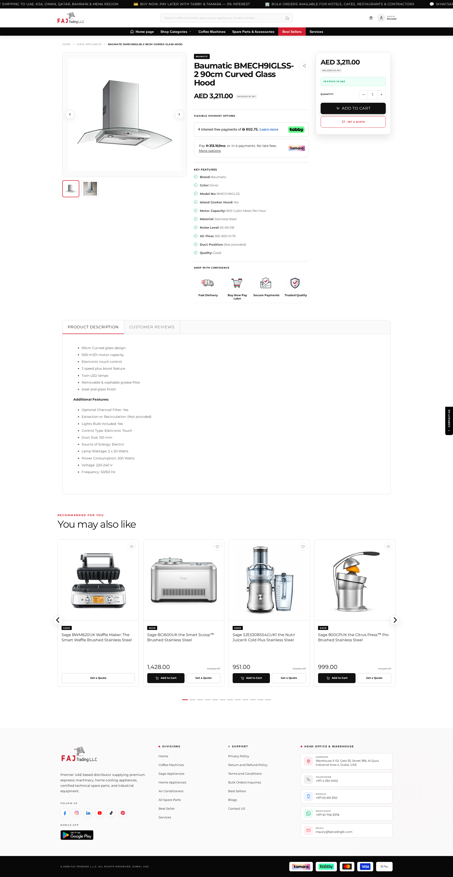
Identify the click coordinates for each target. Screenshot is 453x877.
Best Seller (167, 808)
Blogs (232, 800)
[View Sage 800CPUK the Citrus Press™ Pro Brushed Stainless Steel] (388, 547)
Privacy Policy (238, 756)
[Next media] (179, 114)
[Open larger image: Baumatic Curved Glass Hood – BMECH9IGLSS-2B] (125, 114)
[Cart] (371, 18)
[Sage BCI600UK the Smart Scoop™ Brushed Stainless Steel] (183, 580)
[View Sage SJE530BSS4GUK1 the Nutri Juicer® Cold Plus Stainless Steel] (303, 547)
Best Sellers (237, 791)
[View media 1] (70, 188)
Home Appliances (89, 44)
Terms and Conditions (245, 773)
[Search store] (287, 18)
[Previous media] (69, 114)
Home (66, 44)
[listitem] (64, 812)
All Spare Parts (170, 800)
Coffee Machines (171, 765)
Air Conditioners (171, 791)
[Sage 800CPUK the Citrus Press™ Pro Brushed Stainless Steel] (354, 580)
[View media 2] (90, 188)
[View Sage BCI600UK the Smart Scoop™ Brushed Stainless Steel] (217, 547)
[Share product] (304, 65)
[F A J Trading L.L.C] (72, 18)
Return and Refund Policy (248, 765)
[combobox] (226, 17)
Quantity (327, 94)
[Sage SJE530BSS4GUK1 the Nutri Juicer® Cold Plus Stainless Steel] (269, 580)
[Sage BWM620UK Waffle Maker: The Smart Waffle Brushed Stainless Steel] (98, 580)
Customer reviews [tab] (151, 327)
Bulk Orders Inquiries (244, 782)
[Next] (395, 620)
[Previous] (58, 620)
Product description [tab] (93, 327)
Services (165, 817)
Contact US (236, 808)
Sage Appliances (171, 773)
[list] (226, 620)
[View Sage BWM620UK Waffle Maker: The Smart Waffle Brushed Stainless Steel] (132, 547)
